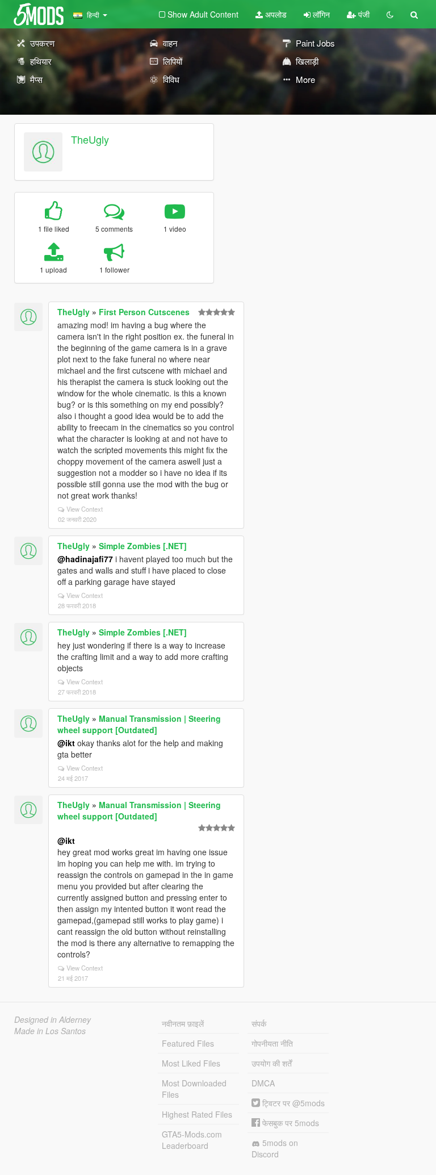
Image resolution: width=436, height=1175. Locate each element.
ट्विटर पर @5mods (292, 1103)
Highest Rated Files (197, 1114)
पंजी (363, 14)
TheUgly (90, 139)
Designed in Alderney (52, 1019)
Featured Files (188, 1043)
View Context (84, 508)
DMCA (263, 1083)
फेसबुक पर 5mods (289, 1122)
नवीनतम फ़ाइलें (183, 1023)
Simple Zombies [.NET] (143, 545)
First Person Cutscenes (144, 311)
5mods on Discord (274, 1148)
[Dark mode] (390, 14)
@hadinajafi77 (85, 558)
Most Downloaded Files (194, 1088)
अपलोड (275, 14)
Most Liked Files (191, 1063)
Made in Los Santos (50, 1030)
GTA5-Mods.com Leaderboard (192, 1139)
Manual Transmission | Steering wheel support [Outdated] (139, 724)
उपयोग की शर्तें (271, 1063)
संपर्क (258, 1023)
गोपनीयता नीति (272, 1043)
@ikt (66, 743)
